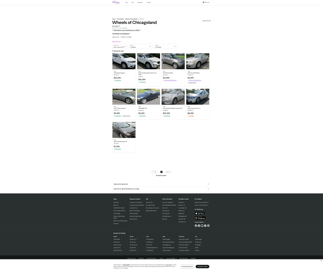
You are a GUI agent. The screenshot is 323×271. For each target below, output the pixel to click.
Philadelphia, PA (182, 216)
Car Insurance (166, 213)
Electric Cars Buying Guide (120, 221)
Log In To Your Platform (201, 205)
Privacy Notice (126, 265)
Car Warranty (165, 210)
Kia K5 (196, 247)
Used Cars (116, 202)
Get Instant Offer (150, 205)
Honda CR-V (133, 239)
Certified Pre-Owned (118, 208)
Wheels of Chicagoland (131, 19)
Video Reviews (133, 219)
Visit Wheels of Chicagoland (120, 33)
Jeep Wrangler (166, 239)
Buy (127, 2)
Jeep (164, 236)
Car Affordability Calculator (169, 205)
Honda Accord (133, 245)
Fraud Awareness (183, 258)
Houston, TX (181, 205)
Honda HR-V (133, 250)
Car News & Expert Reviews (137, 205)
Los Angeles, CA (182, 208)
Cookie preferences (187, 266)
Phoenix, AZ (181, 210)
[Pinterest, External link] (208, 225)
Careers (161, 258)
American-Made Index (135, 216)
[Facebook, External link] (199, 225)
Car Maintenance (166, 216)
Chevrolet (181, 236)
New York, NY (181, 219)
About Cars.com (132, 258)
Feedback (193, 258)
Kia (196, 236)
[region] (161, 265)
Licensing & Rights (170, 258)
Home (113, 19)
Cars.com (168, 265)
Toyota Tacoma (117, 245)
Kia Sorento (198, 242)
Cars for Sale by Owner (119, 210)
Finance (149, 2)
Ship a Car (165, 208)
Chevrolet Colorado (184, 250)
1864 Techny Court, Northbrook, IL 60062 (126, 30)
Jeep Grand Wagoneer (168, 247)
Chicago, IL (181, 202)
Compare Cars (133, 208)
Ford (147, 236)
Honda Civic (133, 242)
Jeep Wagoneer (167, 245)
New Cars (115, 205)
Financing (115, 223)
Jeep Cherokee (167, 250)
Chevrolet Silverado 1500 (185, 242)
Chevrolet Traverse (184, 245)
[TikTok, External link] (196, 225)
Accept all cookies (203, 266)
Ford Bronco (149, 242)
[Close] (321, 261)
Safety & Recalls (134, 213)
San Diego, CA (182, 222)
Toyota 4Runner (117, 250)
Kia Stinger (198, 245)
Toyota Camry (117, 247)
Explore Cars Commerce (201, 202)
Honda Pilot (133, 247)
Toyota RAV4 (116, 239)
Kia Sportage (198, 239)
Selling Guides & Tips (151, 210)
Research (140, 2)
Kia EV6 (197, 250)
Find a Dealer (120, 19)
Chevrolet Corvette (184, 239)
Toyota (115, 236)
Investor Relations (151, 258)
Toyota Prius (116, 242)
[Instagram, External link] (205, 225)
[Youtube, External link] (202, 225)
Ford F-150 (149, 245)
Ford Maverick (150, 239)
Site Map (164, 219)
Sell (132, 2)
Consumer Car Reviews (136, 202)
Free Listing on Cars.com (152, 208)
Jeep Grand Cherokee (168, 242)
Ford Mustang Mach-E (152, 247)
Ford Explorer (149, 250)
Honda (131, 236)
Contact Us (141, 258)
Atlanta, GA (181, 213)
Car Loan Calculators (167, 202)
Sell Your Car (149, 202)
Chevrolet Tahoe (183, 247)
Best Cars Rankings (135, 210)
